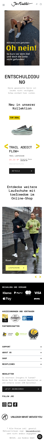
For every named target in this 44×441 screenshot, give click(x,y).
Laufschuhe (14, 268)
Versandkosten (33, 431)
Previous (36, 277)
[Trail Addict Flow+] (22, 129)
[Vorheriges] (6, 146)
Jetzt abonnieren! (14, 389)
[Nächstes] (37, 146)
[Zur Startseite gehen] (22, 4)
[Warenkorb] (40, 4)
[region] (22, 146)
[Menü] (3, 5)
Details (16, 171)
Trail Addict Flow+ (20, 149)
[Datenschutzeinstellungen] (39, 436)
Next (40, 277)
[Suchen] (36, 4)
